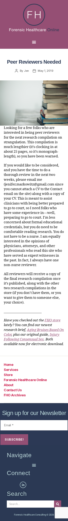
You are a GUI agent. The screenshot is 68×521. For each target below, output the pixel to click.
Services (11, 370)
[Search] (57, 504)
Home (8, 365)
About (8, 385)
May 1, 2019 (45, 70)
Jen (26, 70)
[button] (34, 42)
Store (8, 375)
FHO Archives (15, 395)
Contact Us (13, 390)
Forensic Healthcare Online (25, 380)
